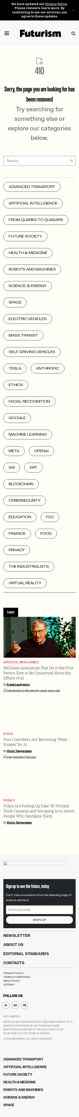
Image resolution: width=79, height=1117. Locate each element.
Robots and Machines (23, 1090)
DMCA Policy (11, 980)
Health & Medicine (19, 1082)
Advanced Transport (23, 1059)
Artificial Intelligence (21, 662)
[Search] (72, 161)
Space (8, 1105)
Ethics (8, 734)
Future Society (17, 1075)
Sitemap (9, 984)
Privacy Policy (56, 4)
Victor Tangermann (19, 751)
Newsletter (16, 935)
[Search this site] (73, 34)
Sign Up (39, 920)
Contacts (14, 963)
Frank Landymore (18, 684)
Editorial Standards (26, 953)
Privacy (9, 800)
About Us (13, 944)
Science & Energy (19, 1097)
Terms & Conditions (16, 977)
